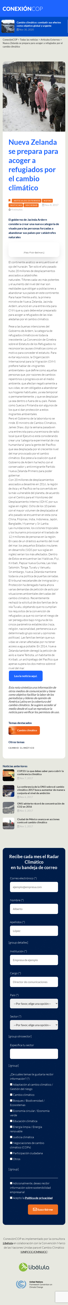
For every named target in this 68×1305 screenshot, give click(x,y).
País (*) (14, 995)
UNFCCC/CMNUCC (34, 1252)
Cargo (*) (15, 973)
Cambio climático (27, 730)
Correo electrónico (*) (23, 878)
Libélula (8, 1243)
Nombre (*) (17, 900)
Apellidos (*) (17, 922)
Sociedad (32, 205)
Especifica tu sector (22, 1045)
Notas (48, 201)
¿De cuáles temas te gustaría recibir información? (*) (31, 1076)
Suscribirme (45, 1209)
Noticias (16, 205)
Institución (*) (18, 951)
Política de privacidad (39, 1197)
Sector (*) (15, 1016)
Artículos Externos (27, 201)
